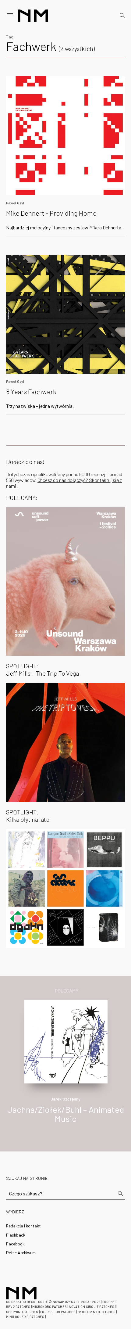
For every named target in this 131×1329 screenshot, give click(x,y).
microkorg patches (49, 1307)
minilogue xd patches (25, 1317)
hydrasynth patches (96, 1312)
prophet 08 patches (58, 1312)
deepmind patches (22, 1312)
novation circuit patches (91, 1307)
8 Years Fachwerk (31, 391)
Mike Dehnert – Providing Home (51, 213)
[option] (65, 1068)
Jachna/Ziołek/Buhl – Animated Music (65, 1114)
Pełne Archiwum (21, 1252)
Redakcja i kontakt (23, 1225)
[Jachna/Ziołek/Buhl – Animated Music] (66, 1041)
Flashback (15, 1234)
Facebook (15, 1243)
